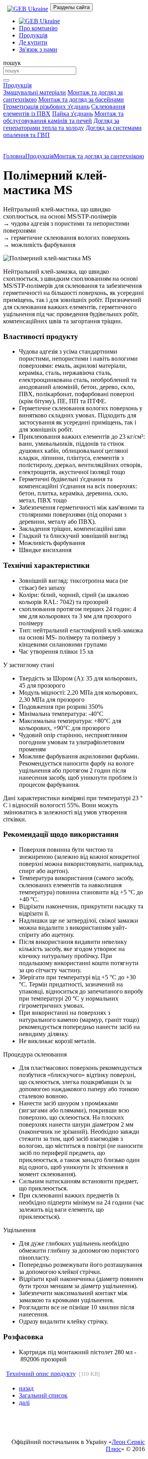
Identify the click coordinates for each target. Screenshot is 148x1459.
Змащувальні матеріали (34, 92)
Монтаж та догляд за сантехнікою (99, 156)
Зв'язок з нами (38, 49)
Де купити (33, 42)
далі (24, 1402)
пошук (12, 62)
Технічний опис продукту (41, 1373)
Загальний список (43, 1395)
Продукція (33, 35)
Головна (14, 156)
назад (26, 1388)
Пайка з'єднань (72, 113)
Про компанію (38, 28)
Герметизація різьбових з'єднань (46, 106)
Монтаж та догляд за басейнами (81, 99)
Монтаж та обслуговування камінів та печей (63, 117)
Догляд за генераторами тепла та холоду (61, 124)
